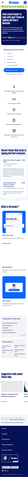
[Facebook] (3, 471)
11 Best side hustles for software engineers (9, 395)
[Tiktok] (7, 470)
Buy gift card (20, 6)
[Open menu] (2, 2)
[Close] (26, 6)
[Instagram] (5, 470)
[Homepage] (14, 2)
